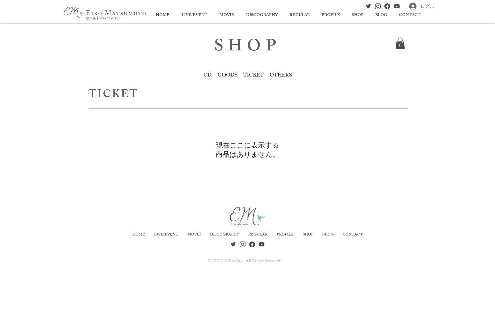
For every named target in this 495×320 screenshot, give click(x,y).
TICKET (253, 75)
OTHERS (281, 75)
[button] (400, 43)
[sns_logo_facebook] (387, 6)
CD (207, 75)
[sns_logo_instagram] (378, 6)
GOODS (227, 75)
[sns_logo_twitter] (368, 6)
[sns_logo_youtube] (397, 6)
